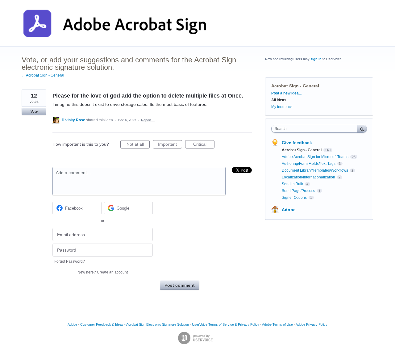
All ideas (278, 100)
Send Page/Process (299, 191)
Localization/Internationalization (309, 177)
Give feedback (297, 142)
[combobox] (315, 129)
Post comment (179, 285)
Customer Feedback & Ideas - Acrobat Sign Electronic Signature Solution (134, 324)
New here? (102, 272)
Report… (148, 120)
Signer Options (295, 197)
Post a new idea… (286, 93)
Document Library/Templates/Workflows (315, 170)
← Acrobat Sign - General (43, 75)
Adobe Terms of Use (277, 324)
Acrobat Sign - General (295, 85)
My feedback (282, 107)
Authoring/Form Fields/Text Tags (309, 163)
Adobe (289, 209)
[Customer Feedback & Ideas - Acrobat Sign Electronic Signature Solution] (115, 23)
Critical (203, 145)
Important (170, 145)
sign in (316, 59)
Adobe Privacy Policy (311, 324)
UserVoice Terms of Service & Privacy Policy (225, 324)
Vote (34, 111)
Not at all (138, 145)
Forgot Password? (69, 261)
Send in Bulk (293, 184)
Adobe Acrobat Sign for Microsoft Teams (315, 157)
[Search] (362, 128)
